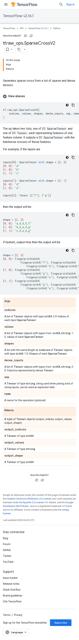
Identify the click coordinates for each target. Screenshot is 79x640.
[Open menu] (6, 4)
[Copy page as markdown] (19, 49)
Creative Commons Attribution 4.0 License (29, 498)
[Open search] (61, 4)
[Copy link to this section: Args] (14, 301)
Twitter (7, 555)
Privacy (18, 614)
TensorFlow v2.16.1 (18, 16)
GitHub (7, 550)
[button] (39, 96)
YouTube (8, 561)
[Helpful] (25, 36)
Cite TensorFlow (12, 601)
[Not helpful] (31, 36)
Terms (6, 614)
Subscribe (60, 622)
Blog (5, 538)
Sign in (70, 4)
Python (56, 28)
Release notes (11, 583)
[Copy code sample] (73, 105)
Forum (6, 544)
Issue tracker (10, 577)
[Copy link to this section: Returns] (17, 410)
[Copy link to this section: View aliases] (28, 96)
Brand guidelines (12, 595)
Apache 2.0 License (33, 502)
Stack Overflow (12, 589)
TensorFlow (9, 28)
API (22, 28)
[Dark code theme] (67, 105)
